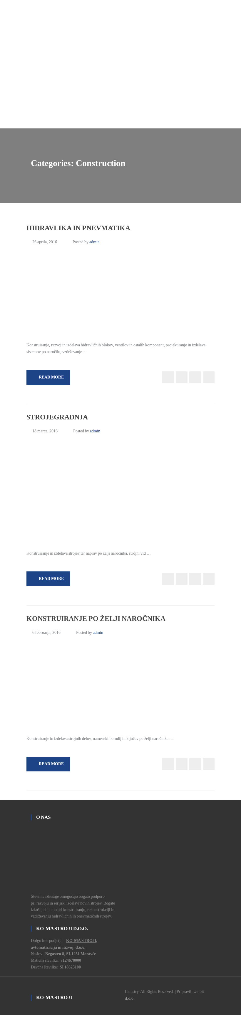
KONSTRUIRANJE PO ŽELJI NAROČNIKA (95, 618)
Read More (51, 377)
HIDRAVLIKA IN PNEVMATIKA (78, 228)
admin (94, 242)
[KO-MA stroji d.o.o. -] (120, 61)
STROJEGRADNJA (57, 417)
